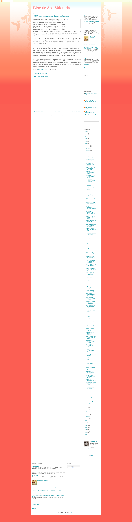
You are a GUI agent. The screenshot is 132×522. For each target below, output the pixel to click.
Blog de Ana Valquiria (51, 8)
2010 (86, 434)
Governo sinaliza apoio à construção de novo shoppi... (91, 241)
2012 (86, 431)
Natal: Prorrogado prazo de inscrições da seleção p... (90, 395)
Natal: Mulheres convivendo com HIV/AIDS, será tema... (89, 314)
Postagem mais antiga (75, 111)
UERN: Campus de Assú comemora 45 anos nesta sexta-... (91, 225)
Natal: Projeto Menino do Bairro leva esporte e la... (91, 221)
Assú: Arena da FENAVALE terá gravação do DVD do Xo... (90, 213)
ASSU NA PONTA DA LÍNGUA (91, 107)
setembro (88, 150)
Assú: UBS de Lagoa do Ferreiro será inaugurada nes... (90, 302)
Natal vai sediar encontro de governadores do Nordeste (91, 337)
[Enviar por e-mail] (50, 69)
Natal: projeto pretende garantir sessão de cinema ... (90, 172)
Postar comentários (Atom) (58, 115)
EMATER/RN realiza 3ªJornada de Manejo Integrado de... (90, 257)
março (87, 414)
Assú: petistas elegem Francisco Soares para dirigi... (91, 358)
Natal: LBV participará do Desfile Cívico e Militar (91, 380)
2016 (86, 424)
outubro (87, 148)
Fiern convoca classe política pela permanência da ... (90, 156)
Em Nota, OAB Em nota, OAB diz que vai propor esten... (91, 168)
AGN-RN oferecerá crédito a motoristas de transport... (90, 298)
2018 (86, 420)
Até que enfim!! (87, 29)
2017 (86, 422)
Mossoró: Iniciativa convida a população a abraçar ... (91, 376)
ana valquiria (94, 441)
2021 (86, 140)
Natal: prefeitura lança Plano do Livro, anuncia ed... (90, 333)
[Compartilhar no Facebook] (54, 69)
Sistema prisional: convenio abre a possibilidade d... (90, 402)
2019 (86, 143)
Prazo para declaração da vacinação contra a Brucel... (91, 188)
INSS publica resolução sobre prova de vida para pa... (90, 391)
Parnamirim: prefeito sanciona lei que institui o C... (90, 329)
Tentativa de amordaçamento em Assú (91, 21)
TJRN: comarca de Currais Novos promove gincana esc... (90, 350)
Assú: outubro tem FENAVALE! (89, 277)
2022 (86, 138)
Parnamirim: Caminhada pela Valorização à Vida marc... (90, 368)
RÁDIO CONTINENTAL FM (90, 112)
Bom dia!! (86, 71)
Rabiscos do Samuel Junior (91, 93)
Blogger (72, 512)
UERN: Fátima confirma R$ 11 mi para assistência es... (90, 184)
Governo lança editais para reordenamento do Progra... (90, 341)
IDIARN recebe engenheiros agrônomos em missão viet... (91, 208)
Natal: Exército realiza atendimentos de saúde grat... (90, 237)
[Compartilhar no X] (53, 69)
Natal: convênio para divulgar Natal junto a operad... (90, 195)
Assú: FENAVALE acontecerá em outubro (89, 364)
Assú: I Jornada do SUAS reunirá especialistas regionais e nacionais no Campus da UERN (91, 57)
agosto (87, 406)
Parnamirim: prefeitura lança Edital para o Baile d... (90, 217)
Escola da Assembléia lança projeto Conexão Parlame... (91, 354)
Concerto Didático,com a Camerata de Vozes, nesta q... (91, 265)
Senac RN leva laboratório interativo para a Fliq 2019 (90, 294)
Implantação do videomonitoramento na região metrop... (90, 319)
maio (87, 411)
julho (87, 407)
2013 (86, 429)
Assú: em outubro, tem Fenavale (90, 326)
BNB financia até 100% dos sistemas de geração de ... (90, 199)
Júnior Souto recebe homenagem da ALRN (90, 291)
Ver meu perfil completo (88, 448)
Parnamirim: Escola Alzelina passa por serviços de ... (90, 283)
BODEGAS (87, 108)
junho (87, 409)
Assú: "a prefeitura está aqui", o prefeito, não (90, 361)
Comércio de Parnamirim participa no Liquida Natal (91, 398)
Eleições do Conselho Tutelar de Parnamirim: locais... (91, 229)
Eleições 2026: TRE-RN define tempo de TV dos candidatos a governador (91, 48)
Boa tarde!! (86, 64)
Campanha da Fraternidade (92, 37)
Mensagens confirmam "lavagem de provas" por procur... (90, 192)
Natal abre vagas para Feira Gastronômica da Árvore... (91, 153)
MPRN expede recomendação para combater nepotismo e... (90, 245)
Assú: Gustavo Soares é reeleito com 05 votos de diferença (90, 44)
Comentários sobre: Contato (91, 114)
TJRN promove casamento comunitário (89, 287)
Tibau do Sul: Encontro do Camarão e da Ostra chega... (90, 261)
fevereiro (88, 416)
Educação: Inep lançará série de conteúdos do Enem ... (91, 203)
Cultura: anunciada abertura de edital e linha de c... (90, 164)
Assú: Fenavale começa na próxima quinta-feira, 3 (90, 176)
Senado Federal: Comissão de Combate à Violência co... (91, 233)
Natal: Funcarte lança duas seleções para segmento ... (90, 160)
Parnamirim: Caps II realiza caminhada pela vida (90, 323)
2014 (86, 427)
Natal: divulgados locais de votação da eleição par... (90, 269)
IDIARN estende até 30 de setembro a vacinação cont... (90, 273)
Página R (87, 111)
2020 (86, 141)
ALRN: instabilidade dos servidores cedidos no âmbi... (90, 306)
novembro (88, 146)
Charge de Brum (87, 67)
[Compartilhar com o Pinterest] (55, 69)
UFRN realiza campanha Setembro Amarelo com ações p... (90, 387)
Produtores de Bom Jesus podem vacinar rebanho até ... (90, 372)
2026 (86, 131)
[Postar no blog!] (51, 69)
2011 (86, 432)
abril (87, 413)
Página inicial (57, 111)
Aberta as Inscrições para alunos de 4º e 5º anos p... (91, 345)
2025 (86, 133)
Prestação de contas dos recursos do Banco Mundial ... (91, 383)
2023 (86, 136)
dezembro (88, 145)
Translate (76, 467)
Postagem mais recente (39, 111)
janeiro (87, 418)
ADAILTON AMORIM (89, 100)
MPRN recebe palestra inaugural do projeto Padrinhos (90, 280)
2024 (86, 134)
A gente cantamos (87, 15)
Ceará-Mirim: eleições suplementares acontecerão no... (90, 249)
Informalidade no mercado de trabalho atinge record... (90, 180)
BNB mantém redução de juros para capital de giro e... (91, 253)
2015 (86, 425)
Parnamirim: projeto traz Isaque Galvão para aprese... (90, 310)
